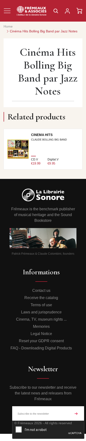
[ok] (76, 413)
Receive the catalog (41, 298)
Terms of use (41, 305)
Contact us (41, 290)
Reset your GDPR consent (41, 341)
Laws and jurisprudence (41, 312)
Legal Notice (41, 334)
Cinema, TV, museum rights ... (41, 319)
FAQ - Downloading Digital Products (41, 348)
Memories (41, 326)
